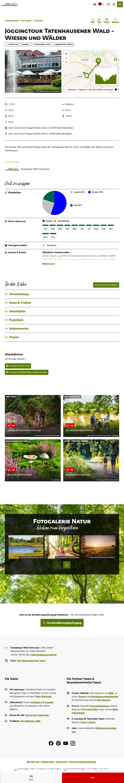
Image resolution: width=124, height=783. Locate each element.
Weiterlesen (48, 263)
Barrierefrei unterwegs (37, 715)
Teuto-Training (87, 722)
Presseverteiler (90, 709)
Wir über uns (33, 762)
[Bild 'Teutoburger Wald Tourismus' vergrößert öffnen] (12, 169)
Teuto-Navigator (43, 696)
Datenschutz (47, 762)
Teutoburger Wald (11, 20)
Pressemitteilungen (99, 706)
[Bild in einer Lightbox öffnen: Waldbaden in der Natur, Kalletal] (62, 547)
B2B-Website (103, 700)
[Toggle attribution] (116, 89)
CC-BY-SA (115, 435)
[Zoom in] (66, 53)
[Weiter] (66, 564)
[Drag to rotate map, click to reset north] (66, 62)
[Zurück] (57, 564)
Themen (82, 696)
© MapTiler (82, 89)
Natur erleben (26, 20)
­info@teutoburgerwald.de (44, 654)
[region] (91, 71)
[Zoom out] (66, 58)
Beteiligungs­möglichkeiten (104, 696)
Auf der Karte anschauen (106, 285)
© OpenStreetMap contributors (100, 89)
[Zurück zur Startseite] (9, 4)
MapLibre (72, 89)
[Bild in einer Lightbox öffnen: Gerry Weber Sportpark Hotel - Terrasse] (33, 71)
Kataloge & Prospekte (42, 702)
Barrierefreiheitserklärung (82, 762)
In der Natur (38, 20)
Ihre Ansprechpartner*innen (31, 660)
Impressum (62, 762)
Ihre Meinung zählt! (30, 721)
